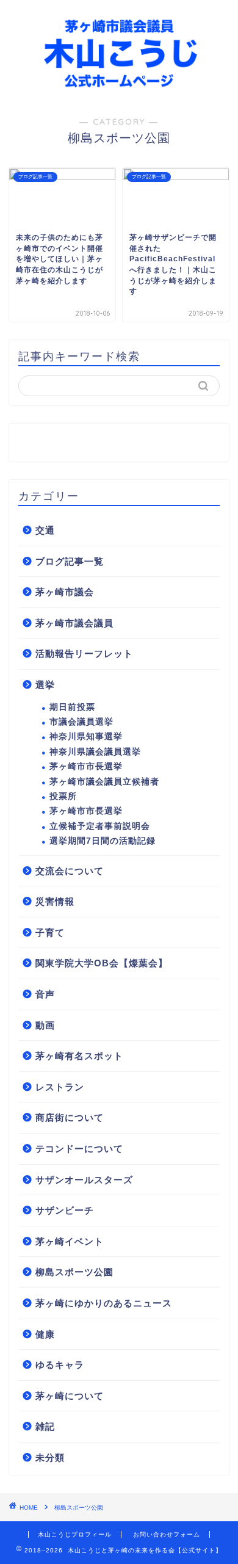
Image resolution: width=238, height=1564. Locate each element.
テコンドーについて (79, 1148)
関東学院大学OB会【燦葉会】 (101, 963)
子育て (50, 932)
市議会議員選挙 (81, 721)
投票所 (63, 796)
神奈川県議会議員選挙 (95, 751)
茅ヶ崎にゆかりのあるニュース (103, 1303)
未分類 (50, 1457)
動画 (45, 1025)
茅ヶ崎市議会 (64, 592)
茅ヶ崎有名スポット (79, 1056)
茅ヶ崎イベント (69, 1241)
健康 (45, 1334)
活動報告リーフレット (84, 653)
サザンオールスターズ (84, 1180)
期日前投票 (72, 707)
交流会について (69, 871)
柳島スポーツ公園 (74, 1272)
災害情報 (54, 901)
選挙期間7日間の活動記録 (102, 840)
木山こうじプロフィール (75, 1534)
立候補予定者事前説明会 (99, 826)
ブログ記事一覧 (69, 561)
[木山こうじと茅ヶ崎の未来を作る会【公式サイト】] (119, 91)
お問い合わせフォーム (166, 1534)
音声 (45, 994)
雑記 (45, 1426)
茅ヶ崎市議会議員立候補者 (104, 781)
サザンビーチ (64, 1210)
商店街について (69, 1117)
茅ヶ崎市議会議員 (74, 623)
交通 (45, 530)
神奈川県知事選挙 (86, 736)
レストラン (59, 1087)
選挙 (45, 684)
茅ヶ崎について (69, 1396)
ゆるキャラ (59, 1364)
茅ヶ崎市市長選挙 (86, 766)
